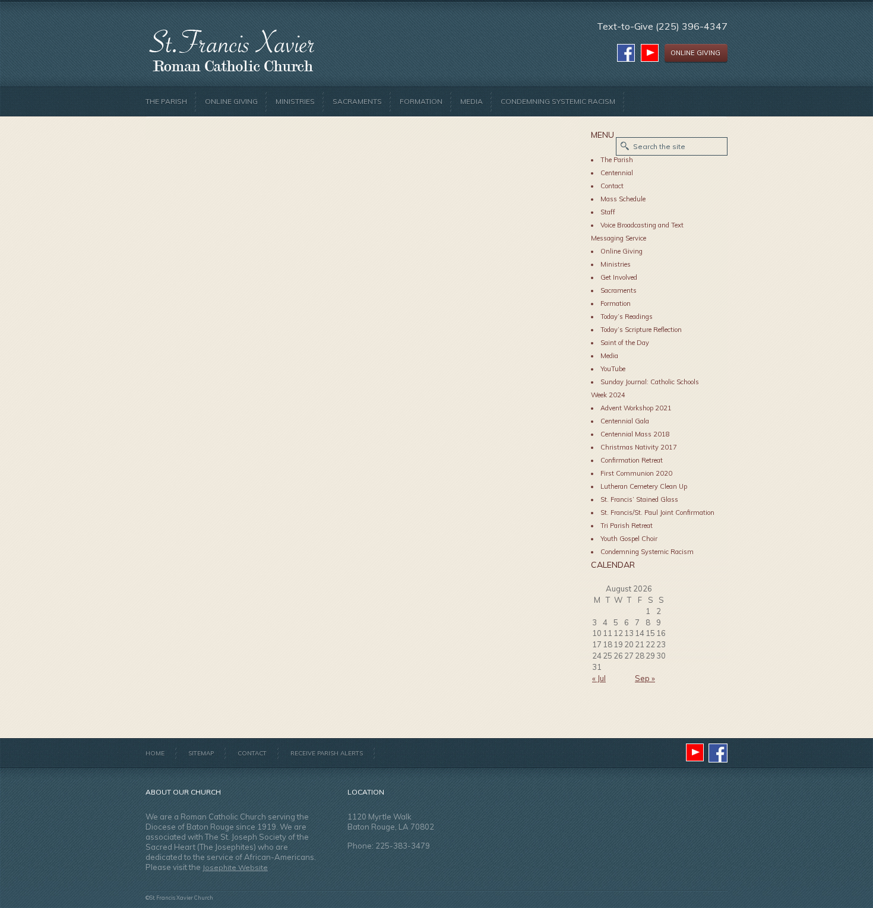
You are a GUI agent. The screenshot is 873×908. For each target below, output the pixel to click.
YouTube (612, 369)
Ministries (295, 101)
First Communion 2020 (636, 473)
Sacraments (357, 101)
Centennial (616, 173)
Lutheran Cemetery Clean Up (643, 486)
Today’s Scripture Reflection (641, 329)
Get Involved (618, 277)
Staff (607, 212)
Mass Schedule (623, 199)
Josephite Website (235, 867)
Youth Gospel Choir (628, 538)
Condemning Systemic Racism (558, 101)
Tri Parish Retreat (626, 525)
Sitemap (201, 753)
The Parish (166, 101)
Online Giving (231, 101)
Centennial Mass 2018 (635, 434)
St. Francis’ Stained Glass (639, 499)
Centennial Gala (624, 421)
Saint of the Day (624, 342)
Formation (421, 101)
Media (471, 101)
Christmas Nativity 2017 (638, 447)
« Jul (599, 678)
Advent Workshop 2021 (636, 408)
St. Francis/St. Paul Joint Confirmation (657, 512)
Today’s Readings (626, 316)
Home (155, 753)
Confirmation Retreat (631, 460)
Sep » (645, 678)
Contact (612, 186)
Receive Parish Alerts (326, 753)
